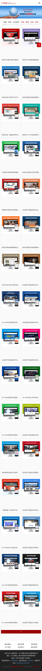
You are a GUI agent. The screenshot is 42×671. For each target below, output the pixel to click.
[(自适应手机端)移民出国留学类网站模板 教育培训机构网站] (31, 412)
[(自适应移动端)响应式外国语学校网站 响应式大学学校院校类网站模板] (31, 300)
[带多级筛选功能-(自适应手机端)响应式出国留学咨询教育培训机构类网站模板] (11, 450)
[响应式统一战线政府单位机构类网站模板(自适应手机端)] (11, 112)
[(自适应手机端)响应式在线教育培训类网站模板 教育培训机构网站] (11, 337)
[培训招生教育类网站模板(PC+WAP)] (11, 150)
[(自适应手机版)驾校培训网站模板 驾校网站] (31, 562)
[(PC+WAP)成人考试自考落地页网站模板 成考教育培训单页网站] (31, 375)
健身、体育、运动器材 (11, 22)
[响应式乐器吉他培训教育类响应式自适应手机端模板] (11, 37)
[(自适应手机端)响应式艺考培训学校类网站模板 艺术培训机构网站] (31, 262)
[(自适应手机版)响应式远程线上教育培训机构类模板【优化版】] (31, 187)
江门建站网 (35, 666)
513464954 (14, 660)
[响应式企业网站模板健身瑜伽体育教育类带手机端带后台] (31, 37)
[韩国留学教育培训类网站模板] (11, 187)
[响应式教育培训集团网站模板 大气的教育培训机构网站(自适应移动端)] (31, 225)
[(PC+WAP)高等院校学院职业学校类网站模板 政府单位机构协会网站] (11, 300)
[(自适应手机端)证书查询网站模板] (31, 525)
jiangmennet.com (17, 666)
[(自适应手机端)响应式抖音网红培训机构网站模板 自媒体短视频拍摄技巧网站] (31, 337)
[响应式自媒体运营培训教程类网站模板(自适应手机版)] (31, 150)
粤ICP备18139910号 (23, 663)
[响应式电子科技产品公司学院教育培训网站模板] (11, 75)
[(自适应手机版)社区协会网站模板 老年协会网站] (31, 487)
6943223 (31, 660)
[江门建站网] (8, 3)
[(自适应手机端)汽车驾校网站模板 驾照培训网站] (31, 600)
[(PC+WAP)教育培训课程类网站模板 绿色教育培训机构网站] (11, 412)
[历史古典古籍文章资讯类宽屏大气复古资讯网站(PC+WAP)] (11, 262)
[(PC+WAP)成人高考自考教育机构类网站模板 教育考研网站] (11, 525)
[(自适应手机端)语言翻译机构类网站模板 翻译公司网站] (31, 450)
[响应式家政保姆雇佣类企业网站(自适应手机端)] (11, 225)
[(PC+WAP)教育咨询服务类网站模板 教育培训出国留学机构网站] (11, 375)
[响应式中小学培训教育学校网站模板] (31, 112)
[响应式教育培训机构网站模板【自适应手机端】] (31, 75)
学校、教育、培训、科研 (29, 22)
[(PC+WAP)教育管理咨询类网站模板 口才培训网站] (11, 562)
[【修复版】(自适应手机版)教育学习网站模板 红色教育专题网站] (11, 487)
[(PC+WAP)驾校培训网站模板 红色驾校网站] (11, 600)
